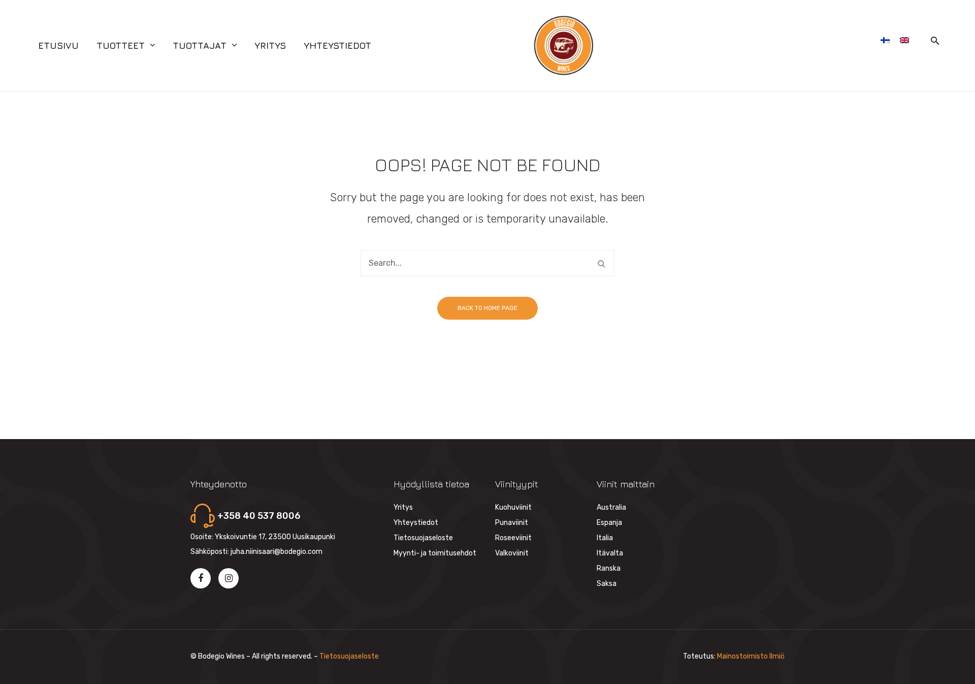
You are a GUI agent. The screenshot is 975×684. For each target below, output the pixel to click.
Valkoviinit (512, 553)
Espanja (609, 522)
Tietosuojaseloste (423, 538)
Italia (605, 538)
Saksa (606, 583)
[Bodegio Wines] (563, 45)
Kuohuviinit (513, 507)
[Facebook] (200, 578)
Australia (611, 507)
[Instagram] (228, 578)
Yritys (403, 507)
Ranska (609, 568)
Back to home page (487, 308)
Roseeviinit (513, 538)
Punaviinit (511, 522)
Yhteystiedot (416, 522)
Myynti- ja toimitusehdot (435, 553)
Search (601, 263)
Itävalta (610, 553)
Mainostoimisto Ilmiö (751, 656)
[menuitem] (58, 46)
